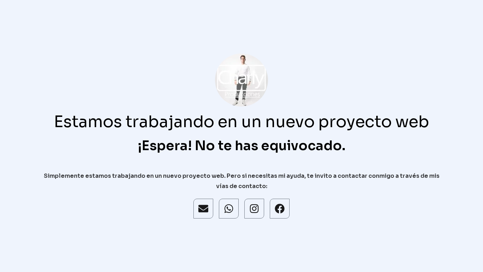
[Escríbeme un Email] (203, 209)
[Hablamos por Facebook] (280, 209)
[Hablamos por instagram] (254, 209)
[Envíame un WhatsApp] (229, 209)
